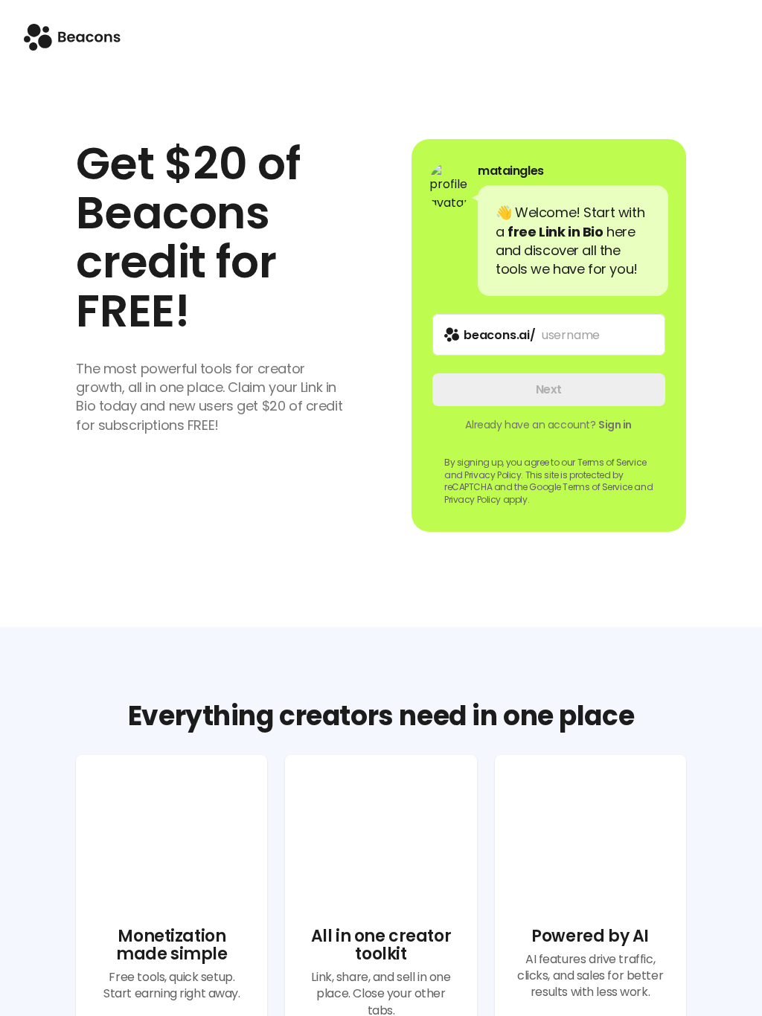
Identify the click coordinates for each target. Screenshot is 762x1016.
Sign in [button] (615, 424)
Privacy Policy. (493, 475)
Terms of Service (612, 462)
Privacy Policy (472, 499)
